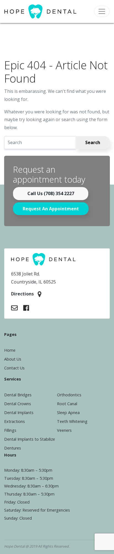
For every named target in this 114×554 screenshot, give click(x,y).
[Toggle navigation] (102, 11)
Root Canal (67, 403)
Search (92, 142)
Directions (23, 294)
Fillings (10, 430)
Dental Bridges (18, 394)
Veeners (64, 430)
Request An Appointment (51, 209)
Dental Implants (18, 412)
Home (9, 350)
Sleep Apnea (68, 412)
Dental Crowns (17, 403)
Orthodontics (69, 394)
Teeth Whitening (72, 421)
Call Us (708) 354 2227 (50, 193)
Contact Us (14, 368)
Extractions (14, 421)
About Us (12, 359)
